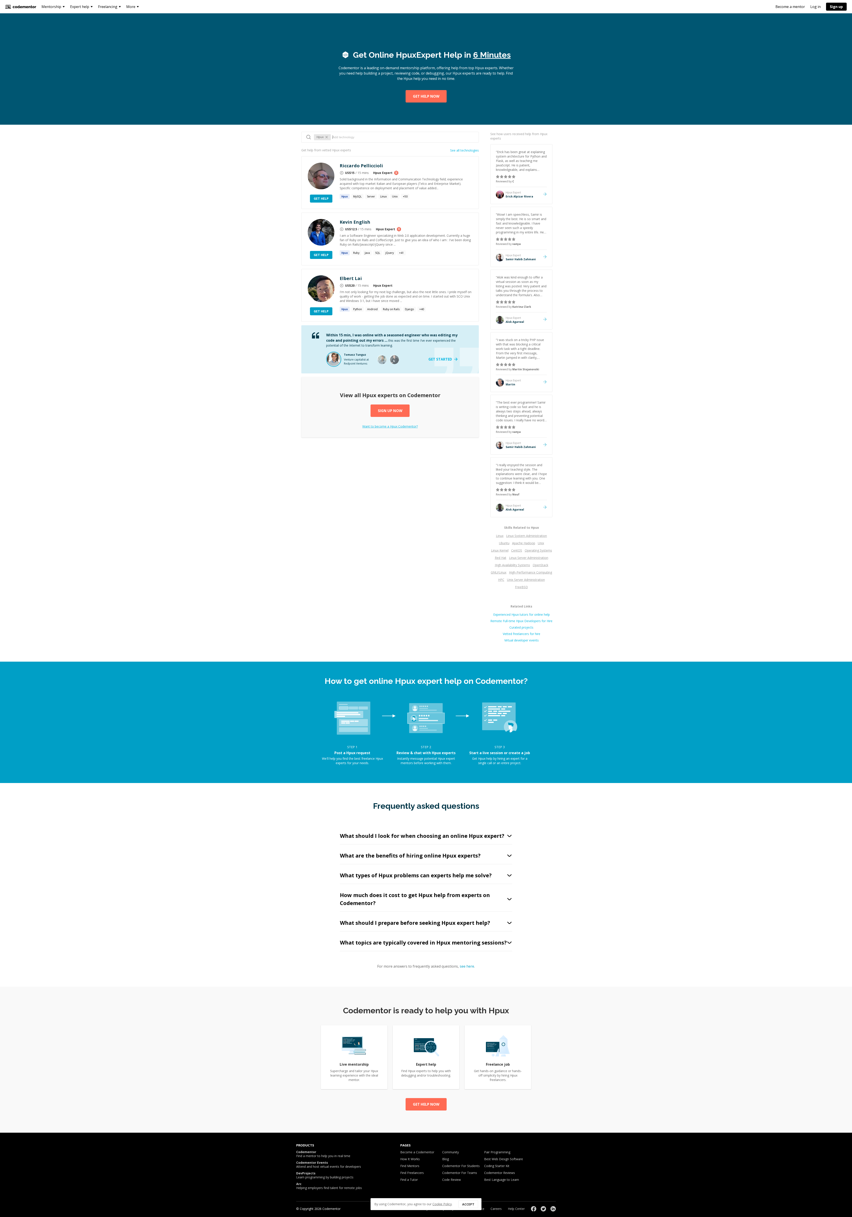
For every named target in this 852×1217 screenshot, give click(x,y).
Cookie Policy (442, 1204)
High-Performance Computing (530, 572)
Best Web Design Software (503, 1159)
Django (409, 309)
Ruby (356, 253)
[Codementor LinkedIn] (553, 1208)
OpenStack (540, 565)
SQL (377, 253)
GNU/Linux (498, 572)
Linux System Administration (526, 536)
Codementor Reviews (499, 1173)
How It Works (410, 1159)
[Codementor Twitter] (543, 1208)
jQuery (389, 253)
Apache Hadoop (523, 543)
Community (450, 1152)
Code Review (451, 1180)
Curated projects (521, 627)
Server (371, 196)
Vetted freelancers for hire (521, 634)
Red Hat (500, 558)
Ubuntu (504, 543)
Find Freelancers (412, 1173)
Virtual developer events (521, 640)
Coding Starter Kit (496, 1166)
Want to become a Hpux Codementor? (390, 426)
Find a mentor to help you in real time (323, 1154)
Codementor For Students (461, 1166)
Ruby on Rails (391, 309)
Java (367, 253)
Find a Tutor (409, 1180)
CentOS (516, 550)
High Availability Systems (512, 565)
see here (467, 966)
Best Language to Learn (501, 1180)
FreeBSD (521, 587)
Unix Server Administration (526, 580)
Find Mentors (409, 1166)
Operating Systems (538, 550)
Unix (395, 196)
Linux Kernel (500, 550)
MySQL (357, 196)
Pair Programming (497, 1152)
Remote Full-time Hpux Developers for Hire (521, 621)
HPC (501, 580)
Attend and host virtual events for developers (328, 1165)
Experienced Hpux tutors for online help (521, 614)
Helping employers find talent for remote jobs (329, 1186)
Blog (445, 1159)
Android (372, 309)
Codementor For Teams (459, 1173)
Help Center (516, 1209)
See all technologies (464, 150)
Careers (496, 1209)
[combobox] (403, 137)
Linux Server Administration (528, 558)
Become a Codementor (417, 1152)
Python (357, 309)
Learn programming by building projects (324, 1175)
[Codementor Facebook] (533, 1208)
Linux (383, 196)
